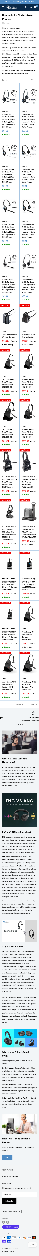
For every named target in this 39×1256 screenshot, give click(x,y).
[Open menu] (3, 7)
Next (32, 704)
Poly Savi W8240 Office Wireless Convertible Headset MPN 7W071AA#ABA (29, 533)
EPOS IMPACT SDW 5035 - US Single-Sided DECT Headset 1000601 (29, 586)
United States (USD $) (10, 1211)
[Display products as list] (36, 80)
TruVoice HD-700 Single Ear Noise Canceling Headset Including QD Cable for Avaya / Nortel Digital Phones (8, 285)
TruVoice (5, 111)
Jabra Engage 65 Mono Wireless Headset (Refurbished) (28, 635)
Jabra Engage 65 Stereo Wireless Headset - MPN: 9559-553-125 (28, 383)
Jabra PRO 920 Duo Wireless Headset (28, 336)
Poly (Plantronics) (9, 476)
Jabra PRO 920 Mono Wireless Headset (9, 336)
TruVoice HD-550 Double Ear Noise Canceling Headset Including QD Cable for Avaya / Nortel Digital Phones (28, 230)
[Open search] (26, 7)
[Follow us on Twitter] (7, 1222)
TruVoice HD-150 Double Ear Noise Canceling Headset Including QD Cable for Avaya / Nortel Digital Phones (28, 120)
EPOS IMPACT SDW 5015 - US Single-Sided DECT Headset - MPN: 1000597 (9, 586)
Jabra (4, 331)
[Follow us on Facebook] (3, 1222)
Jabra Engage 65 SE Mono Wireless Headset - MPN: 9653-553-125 (9, 685)
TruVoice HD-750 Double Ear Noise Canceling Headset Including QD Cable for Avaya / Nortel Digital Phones (28, 285)
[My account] (31, 7)
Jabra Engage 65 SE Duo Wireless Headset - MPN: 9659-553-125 (29, 685)
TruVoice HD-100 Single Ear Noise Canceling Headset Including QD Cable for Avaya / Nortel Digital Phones (8, 120)
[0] (35, 7)
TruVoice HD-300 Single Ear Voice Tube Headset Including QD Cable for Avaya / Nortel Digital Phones (8, 175)
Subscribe (9, 1201)
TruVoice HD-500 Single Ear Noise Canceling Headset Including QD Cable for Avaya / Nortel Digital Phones (8, 230)
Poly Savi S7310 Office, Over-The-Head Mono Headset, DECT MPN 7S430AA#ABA (9, 534)
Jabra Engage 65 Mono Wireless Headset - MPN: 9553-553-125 (8, 383)
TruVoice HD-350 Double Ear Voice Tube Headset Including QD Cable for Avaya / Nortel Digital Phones (28, 175)
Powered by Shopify (8, 1251)
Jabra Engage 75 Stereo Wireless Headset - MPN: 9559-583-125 (27, 433)
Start (7, 1157)
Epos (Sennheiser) (8, 579)
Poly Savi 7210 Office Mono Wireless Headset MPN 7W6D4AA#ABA (9, 483)
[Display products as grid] (32, 80)
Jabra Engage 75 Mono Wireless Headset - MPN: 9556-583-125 (8, 433)
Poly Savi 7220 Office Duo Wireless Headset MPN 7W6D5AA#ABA (29, 483)
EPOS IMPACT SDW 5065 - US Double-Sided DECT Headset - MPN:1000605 (9, 635)
